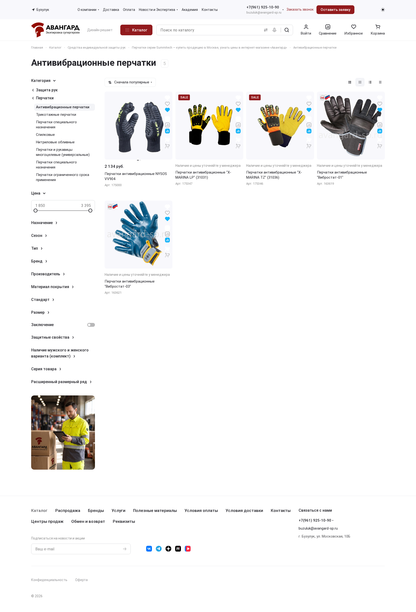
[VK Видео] (188, 549)
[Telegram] (159, 549)
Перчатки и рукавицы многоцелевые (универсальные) (63, 152)
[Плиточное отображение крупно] (349, 82)
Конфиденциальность (49, 580)
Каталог (39, 510)
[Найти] (287, 30)
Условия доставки (244, 510)
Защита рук (47, 90)
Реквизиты (124, 521)
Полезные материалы (155, 510)
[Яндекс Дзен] (168, 549)
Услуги (118, 510)
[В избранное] (167, 104)
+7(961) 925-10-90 (262, 7)
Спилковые (45, 134)
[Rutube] (178, 549)
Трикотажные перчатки (56, 114)
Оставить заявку (335, 9)
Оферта (81, 580)
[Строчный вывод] (370, 82)
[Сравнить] (167, 125)
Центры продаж (47, 521)
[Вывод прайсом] (380, 82)
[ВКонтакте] (149, 549)
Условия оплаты (201, 510)
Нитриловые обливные (55, 142)
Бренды (96, 510)
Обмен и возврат (88, 521)
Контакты (281, 510)
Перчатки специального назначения (56, 124)
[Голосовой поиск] (275, 30)
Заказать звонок (300, 9)
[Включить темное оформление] (383, 10)
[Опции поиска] (264, 30)
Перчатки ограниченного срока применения (62, 177)
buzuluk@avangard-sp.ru (263, 12)
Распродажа (67, 510)
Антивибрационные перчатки (62, 107)
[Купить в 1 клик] (167, 143)
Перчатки (45, 98)
